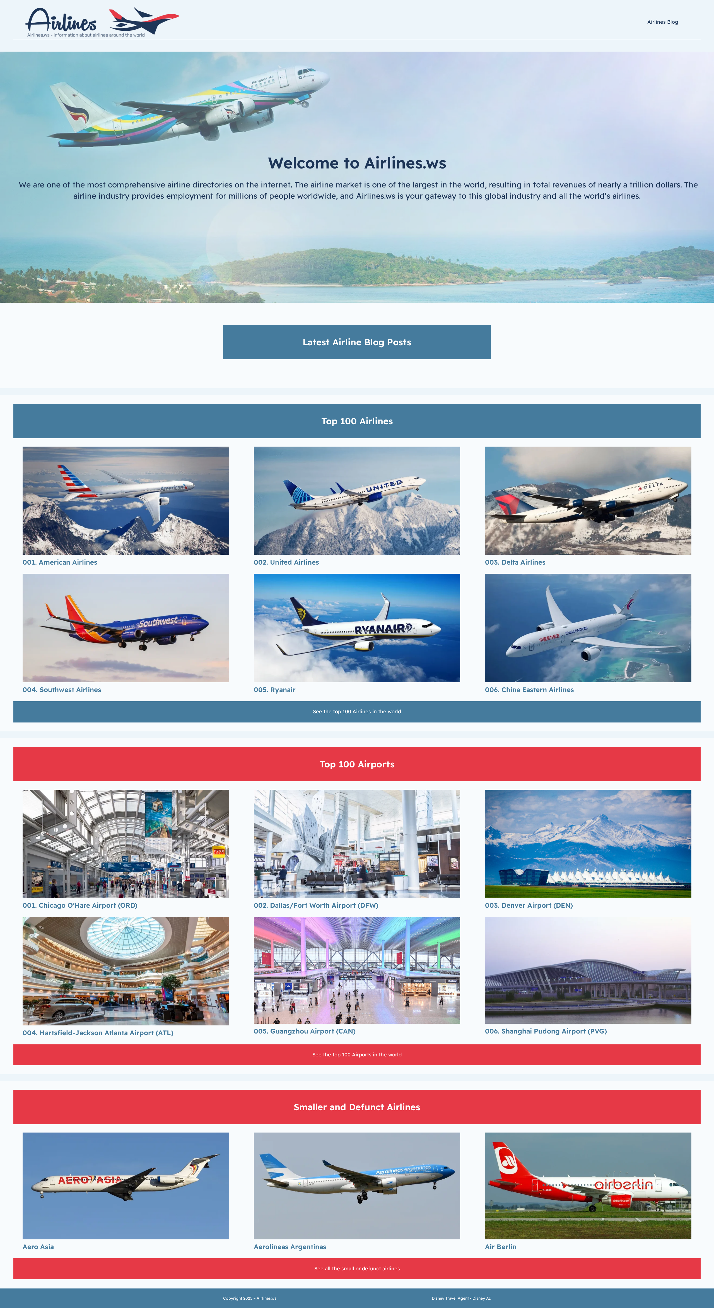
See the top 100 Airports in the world (357, 1054)
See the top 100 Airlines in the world (357, 711)
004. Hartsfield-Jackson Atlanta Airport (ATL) (98, 1032)
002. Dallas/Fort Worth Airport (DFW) (316, 905)
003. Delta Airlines (515, 562)
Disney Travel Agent (450, 1298)
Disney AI (481, 1298)
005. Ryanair (275, 689)
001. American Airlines (60, 562)
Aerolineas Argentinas (290, 1246)
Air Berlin (501, 1246)
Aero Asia (38, 1246)
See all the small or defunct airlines (357, 1268)
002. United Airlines (286, 562)
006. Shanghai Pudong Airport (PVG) (546, 1031)
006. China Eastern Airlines (529, 689)
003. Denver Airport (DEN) (529, 905)
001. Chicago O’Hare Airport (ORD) (80, 905)
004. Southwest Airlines (62, 689)
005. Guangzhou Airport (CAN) (305, 1031)
